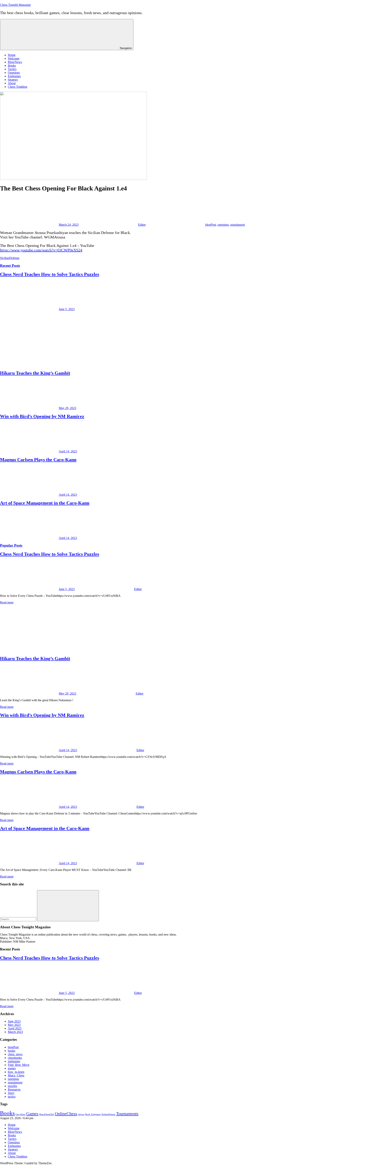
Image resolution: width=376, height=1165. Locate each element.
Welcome (13, 58)
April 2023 (14, 1028)
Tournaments (127, 1113)
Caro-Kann (20, 1114)
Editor (142, 224)
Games (32, 1113)
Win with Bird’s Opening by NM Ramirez (42, 416)
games (12, 1068)
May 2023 (14, 1024)
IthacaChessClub (46, 1114)
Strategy (13, 79)
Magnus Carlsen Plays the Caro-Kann (38, 459)
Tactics (12, 69)
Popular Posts (11, 545)
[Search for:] (18, 919)
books (11, 1050)
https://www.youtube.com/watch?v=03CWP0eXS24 (41, 250)
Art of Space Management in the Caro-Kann (44, 502)
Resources (14, 1089)
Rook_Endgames (93, 1114)
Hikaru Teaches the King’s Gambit (35, 373)
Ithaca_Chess (16, 1075)
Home (11, 55)
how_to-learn (16, 1072)
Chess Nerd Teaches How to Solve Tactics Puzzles (49, 274)
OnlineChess (66, 1113)
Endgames (14, 76)
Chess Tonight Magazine (15, 4)
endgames (14, 1061)
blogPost (210, 224)
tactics (11, 1096)
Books (12, 65)
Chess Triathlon (17, 86)
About (12, 83)
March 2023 (15, 1032)
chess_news (15, 1054)
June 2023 (14, 1021)
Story (11, 1093)
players (81, 1114)
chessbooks (15, 1057)
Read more (7, 602)
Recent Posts (10, 266)
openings (223, 224)
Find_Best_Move (18, 1064)
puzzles (12, 1086)
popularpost (237, 224)
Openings (14, 72)
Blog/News (15, 62)
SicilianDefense (9, 258)
